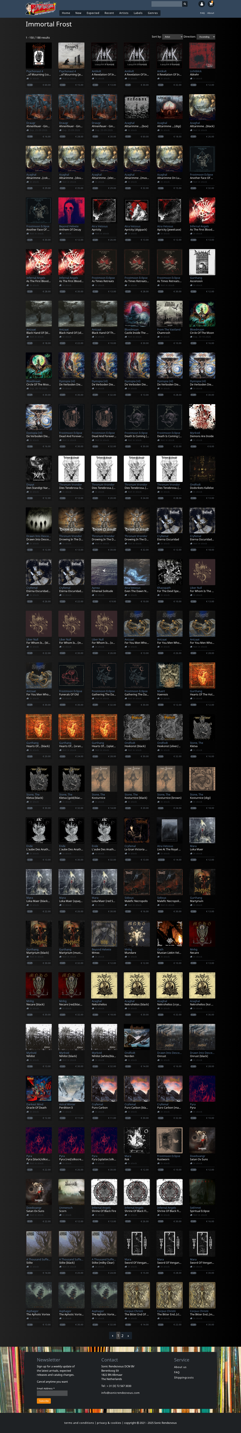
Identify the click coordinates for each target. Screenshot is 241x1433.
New (78, 13)
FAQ (202, 12)
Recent (109, 13)
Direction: (190, 36)
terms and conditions (79, 1423)
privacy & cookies (109, 1423)
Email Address (46, 1388)
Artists (124, 13)
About (210, 12)
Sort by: (156, 36)
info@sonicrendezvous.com (120, 1393)
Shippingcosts (184, 1377)
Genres (153, 13)
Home (66, 13)
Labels (138, 13)
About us (180, 1367)
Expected (93, 13)
